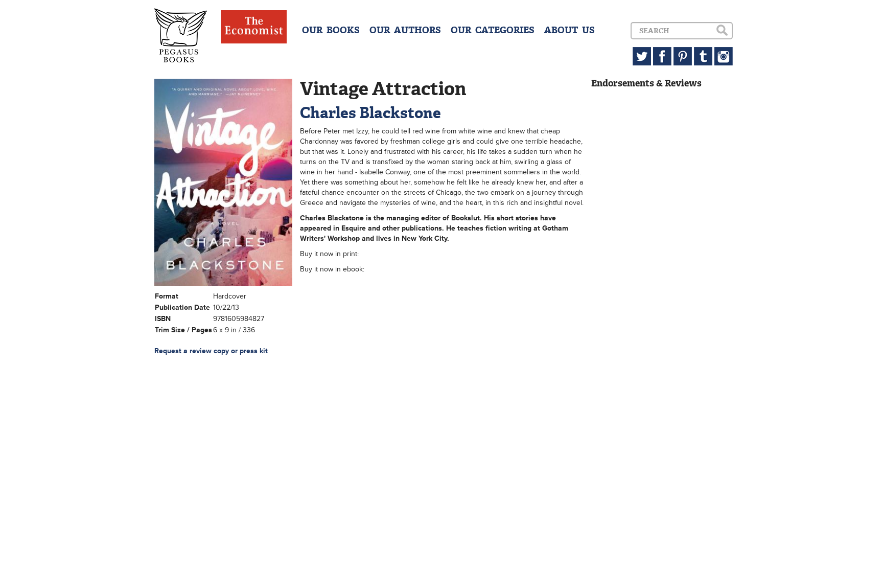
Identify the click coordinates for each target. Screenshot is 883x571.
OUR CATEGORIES (493, 30)
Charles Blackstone (370, 113)
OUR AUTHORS (405, 30)
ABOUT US (569, 30)
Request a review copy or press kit (211, 351)
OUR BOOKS (331, 30)
